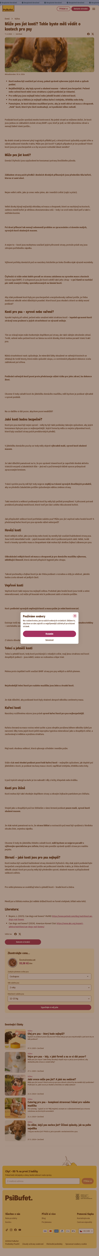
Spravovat (49, 640)
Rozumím (49, 633)
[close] (75, 616)
